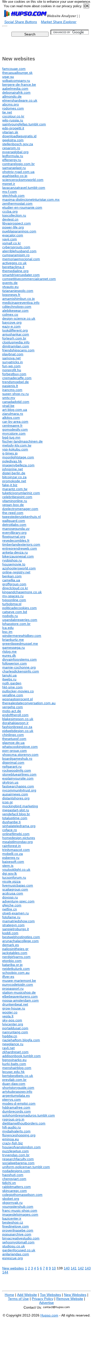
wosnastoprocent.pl (17, 699)
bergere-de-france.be (19, 84)
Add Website (27, 1295)
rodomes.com (13, 108)
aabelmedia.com (15, 88)
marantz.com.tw (14, 489)
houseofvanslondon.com (21, 1147)
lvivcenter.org (12, 1024)
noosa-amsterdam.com (20, 1000)
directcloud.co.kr (15, 588)
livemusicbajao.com (17, 885)
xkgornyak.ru (12, 1203)
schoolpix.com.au (16, 973)
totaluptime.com (14, 818)
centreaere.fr (12, 425)
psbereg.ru (10, 858)
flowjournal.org (13, 536)
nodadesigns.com (16, 1171)
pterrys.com (11, 1099)
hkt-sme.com (12, 687)
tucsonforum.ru (14, 877)
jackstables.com (14, 953)
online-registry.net (16, 572)
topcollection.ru (14, 215)
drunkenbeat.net (15, 1004)
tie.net (7, 112)
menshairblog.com (16, 1068)
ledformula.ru (12, 156)
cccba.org (10, 211)
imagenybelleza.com (18, 465)
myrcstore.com (14, 433)
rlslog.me (9, 651)
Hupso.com (49, 1315)
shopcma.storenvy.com (20, 755)
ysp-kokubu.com (15, 449)
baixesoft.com (13, 862)
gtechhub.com (13, 195)
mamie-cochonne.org (19, 667)
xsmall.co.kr (11, 243)
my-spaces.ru (13, 596)
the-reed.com (12, 513)
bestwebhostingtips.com (21, 937)
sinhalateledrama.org (18, 826)
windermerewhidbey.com (21, 636)
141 (74, 1268)
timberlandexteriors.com (21, 544)
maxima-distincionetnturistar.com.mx (31, 199)
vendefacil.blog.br (16, 814)
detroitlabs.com (14, 525)
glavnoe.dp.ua (13, 743)
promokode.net (14, 481)
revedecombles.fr (16, 540)
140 (67, 1268)
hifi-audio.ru (11, 1127)
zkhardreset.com (15, 1052)
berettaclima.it (13, 267)
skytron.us (10, 782)
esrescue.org (12, 1258)
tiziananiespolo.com (17, 291)
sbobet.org (10, 1199)
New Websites (75, 1295)
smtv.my (8, 398)
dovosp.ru (10, 897)
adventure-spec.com (18, 901)
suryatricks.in (12, 362)
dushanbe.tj (11, 822)
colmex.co (10, 314)
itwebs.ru (9, 679)
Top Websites (50, 1295)
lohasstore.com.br (16, 624)
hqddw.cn (9, 1036)
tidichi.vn (9, 1183)
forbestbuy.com (14, 374)
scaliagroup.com (15, 889)
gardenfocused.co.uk (18, 1250)
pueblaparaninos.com (19, 231)
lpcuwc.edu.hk (13, 1072)
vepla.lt (7, 1016)
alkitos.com (11, 418)
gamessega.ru (13, 647)
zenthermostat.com (17, 203)
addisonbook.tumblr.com (21, 1056)
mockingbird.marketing (20, 806)
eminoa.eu (10, 1139)
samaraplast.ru (14, 168)
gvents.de (10, 283)
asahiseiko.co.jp (14, 176)
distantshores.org (16, 798)
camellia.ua (11, 580)
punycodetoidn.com (17, 984)
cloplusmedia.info (16, 342)
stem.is (7, 866)
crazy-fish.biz (12, 1143)
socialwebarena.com (18, 1163)
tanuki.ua (9, 675)
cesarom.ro (11, 148)
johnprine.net (12, 469)
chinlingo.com (13, 735)
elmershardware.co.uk (19, 100)
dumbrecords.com (16, 1111)
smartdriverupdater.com (21, 275)
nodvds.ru (10, 616)
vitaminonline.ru (14, 501)
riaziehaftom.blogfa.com (21, 1040)
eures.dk (9, 655)
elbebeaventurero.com (20, 996)
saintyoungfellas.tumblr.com (24, 124)
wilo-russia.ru (12, 120)
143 (88, 1268)
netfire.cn (9, 909)
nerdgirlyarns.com (16, 957)
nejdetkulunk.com (16, 969)
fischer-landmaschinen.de (22, 441)
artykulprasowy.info (17, 1092)
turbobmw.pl (11, 604)
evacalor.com (12, 235)
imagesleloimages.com (20, 1214)
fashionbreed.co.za (17, 727)
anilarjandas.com (15, 1254)
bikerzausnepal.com (18, 556)
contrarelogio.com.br (18, 164)
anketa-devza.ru (15, 552)
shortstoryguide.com (18, 1088)
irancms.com (12, 390)
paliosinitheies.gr (15, 949)
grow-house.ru (13, 1008)
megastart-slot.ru (15, 810)
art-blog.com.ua (14, 410)
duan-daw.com (13, 1084)
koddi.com (10, 933)
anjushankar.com (15, 334)
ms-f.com (9, 192)
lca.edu (8, 628)
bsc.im (7, 632)
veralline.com (12, 695)
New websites (13, 1268)
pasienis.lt (10, 386)
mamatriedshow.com (18, 921)
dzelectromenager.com (20, 509)
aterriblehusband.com (19, 251)
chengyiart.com (14, 1179)
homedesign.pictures (18, 838)
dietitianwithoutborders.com (23, 1123)
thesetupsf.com (14, 739)
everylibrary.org (14, 532)
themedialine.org (15, 271)
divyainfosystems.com (19, 659)
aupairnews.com (15, 794)
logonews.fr (11, 295)
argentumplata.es (16, 1095)
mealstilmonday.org (17, 842)
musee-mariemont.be (19, 980)
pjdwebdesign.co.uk (17, 731)
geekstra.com (13, 140)
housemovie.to (13, 564)
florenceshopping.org (18, 1135)
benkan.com (12, 576)
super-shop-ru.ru (15, 394)
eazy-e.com (11, 326)
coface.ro (9, 830)
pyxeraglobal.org (15, 152)
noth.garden (11, 683)
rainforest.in (11, 846)
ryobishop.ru (12, 560)
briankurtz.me (13, 640)
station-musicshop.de (19, 992)
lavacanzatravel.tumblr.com (23, 188)
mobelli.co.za (12, 854)
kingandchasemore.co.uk (22, 592)
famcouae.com (14, 69)
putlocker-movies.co (18, 691)
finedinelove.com (15, 1226)
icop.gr (7, 802)
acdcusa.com (12, 893)
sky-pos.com (12, 1020)
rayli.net (8, 1048)
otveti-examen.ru (15, 913)
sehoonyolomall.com (18, 1242)
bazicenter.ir (11, 1218)
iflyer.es (8, 977)
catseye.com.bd (14, 612)
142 (81, 1268)
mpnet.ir (8, 184)
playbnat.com (12, 354)
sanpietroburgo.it (15, 929)
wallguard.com (13, 521)
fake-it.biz (9, 485)
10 (54, 1268)
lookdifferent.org (15, 330)
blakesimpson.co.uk (17, 719)
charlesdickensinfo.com (20, 671)
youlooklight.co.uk (16, 869)
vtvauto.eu (10, 287)
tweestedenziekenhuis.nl (21, 517)
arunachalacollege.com (20, 941)
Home (9, 1295)
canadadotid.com (15, 402)
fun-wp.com (11, 366)
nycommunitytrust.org (19, 790)
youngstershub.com (17, 1206)
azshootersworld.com (19, 568)
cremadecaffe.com (16, 378)
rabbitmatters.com (16, 1187)
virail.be (8, 406)
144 (5, 1272)
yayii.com (9, 239)
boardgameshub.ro (17, 758)
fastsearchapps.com (18, 786)
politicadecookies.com (19, 608)
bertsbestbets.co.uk (17, 1076)
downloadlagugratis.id (19, 136)
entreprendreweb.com (19, 548)
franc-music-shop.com (19, 1210)
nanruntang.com (15, 1032)
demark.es (10, 945)
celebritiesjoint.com (17, 497)
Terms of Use (18, 1299)
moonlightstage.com (18, 457)
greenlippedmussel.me (20, 643)
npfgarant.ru (12, 766)
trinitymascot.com (16, 850)
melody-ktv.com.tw (16, 445)
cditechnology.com (16, 306)
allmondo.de (12, 96)
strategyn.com (13, 925)
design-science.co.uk (18, 318)
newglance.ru (12, 1044)
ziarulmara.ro (12, 414)
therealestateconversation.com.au (29, 703)
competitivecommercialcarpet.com (29, 279)
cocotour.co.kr (13, 116)
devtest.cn (10, 219)
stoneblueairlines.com (19, 774)
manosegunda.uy (16, 529)
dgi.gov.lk (9, 873)
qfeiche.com (11, 905)
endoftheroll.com (15, 715)
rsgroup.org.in (13, 1119)
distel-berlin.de (13, 473)
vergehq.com (12, 707)
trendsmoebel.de (15, 382)
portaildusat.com (15, 1028)
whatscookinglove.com (20, 747)
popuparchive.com (16, 1234)
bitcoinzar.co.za (14, 477)
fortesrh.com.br (14, 338)
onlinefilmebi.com (16, 834)
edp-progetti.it (13, 128)
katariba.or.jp (12, 965)
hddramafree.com (16, 1107)
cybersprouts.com (16, 247)
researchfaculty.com (18, 1159)
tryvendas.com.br (16, 1155)
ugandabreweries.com (19, 620)
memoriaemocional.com (21, 259)
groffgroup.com (14, 584)
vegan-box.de (13, 505)
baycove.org (12, 322)
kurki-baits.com (14, 1064)
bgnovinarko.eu (14, 1060)
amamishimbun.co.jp (18, 299)
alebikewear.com (15, 310)
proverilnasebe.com (17, 1230)
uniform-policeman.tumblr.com (26, 1167)
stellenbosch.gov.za (17, 144)
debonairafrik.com (16, 92)
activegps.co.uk (14, 263)
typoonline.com (14, 600)
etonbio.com (12, 961)
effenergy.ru (11, 160)
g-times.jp (10, 453)
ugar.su (8, 77)
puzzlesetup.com (15, 1151)
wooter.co (9, 1012)
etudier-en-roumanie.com (22, 207)
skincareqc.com (14, 1191)
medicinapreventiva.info (20, 303)
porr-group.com (14, 751)
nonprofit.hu (11, 370)
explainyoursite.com (17, 778)
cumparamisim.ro (16, 255)
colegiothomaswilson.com (22, 1195)
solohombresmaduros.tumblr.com (28, 1115)
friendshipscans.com (18, 350)
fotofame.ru (11, 917)
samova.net (11, 358)
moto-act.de (11, 711)
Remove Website (69, 1299)
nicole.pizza (11, 881)
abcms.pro (10, 104)
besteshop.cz (12, 1222)
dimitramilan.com (15, 346)
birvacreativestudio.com (20, 1238)
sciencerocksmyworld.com (22, 180)
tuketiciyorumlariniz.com (21, 493)
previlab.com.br (14, 1080)
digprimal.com (13, 762)
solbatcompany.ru (16, 81)
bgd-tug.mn (11, 437)
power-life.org (13, 227)
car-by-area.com (15, 421)
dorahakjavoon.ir (15, 723)
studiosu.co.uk (13, 1246)
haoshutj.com (12, 1175)
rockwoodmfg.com (16, 770)
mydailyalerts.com (16, 1131)
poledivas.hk (12, 461)
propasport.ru (13, 988)
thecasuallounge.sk (17, 73)
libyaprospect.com (16, 223)
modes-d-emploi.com (18, 1103)
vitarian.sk (10, 132)
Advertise (46, 1303)
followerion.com (14, 663)
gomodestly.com (15, 429)
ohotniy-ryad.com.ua (18, 172)
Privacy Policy (42, 1299)
